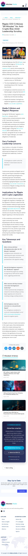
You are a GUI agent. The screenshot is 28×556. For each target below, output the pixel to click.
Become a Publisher (20, 526)
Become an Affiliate (20, 529)
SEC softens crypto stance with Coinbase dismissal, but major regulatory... (11, 373)
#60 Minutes (20, 43)
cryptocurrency (6, 68)
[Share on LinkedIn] (14, 348)
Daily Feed (17, 17)
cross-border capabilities (15, 103)
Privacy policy (5, 544)
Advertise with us (14, 459)
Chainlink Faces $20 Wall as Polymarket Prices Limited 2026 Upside (13, 413)
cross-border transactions (17, 184)
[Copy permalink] (22, 348)
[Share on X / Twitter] (6, 348)
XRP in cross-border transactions (12, 314)
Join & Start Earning (14, 448)
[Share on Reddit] (18, 348)
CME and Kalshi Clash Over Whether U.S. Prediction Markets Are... (13, 393)
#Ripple (4, 43)
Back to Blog (9, 468)
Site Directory (5, 524)
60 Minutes (19, 64)
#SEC (16, 43)
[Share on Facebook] (10, 348)
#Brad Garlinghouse (10, 43)
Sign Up (17, 531)
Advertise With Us (15, 452)
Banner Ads (18, 519)
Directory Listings (20, 524)
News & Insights (5, 521)
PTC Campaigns (19, 521)
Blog (11, 17)
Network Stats (5, 526)
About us (4, 529)
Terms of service (6, 542)
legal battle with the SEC (13, 208)
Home (6, 17)
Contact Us (4, 539)
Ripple (20, 62)
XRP (24, 92)
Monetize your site (14, 456)
